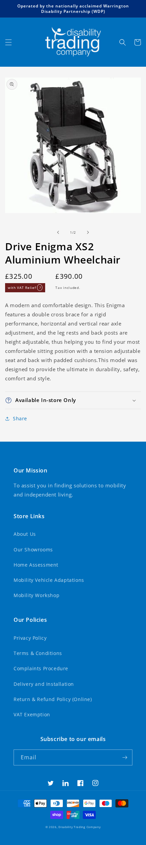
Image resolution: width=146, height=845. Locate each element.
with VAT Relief (24, 287)
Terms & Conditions (38, 653)
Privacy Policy (30, 638)
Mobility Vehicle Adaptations (49, 580)
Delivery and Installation (44, 684)
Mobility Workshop (36, 595)
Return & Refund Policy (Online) (53, 699)
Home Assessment (36, 565)
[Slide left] (58, 232)
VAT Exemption (32, 714)
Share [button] (20, 418)
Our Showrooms (33, 549)
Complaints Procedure (41, 668)
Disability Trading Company (79, 827)
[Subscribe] (124, 757)
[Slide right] (87, 232)
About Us (25, 534)
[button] (8, 42)
